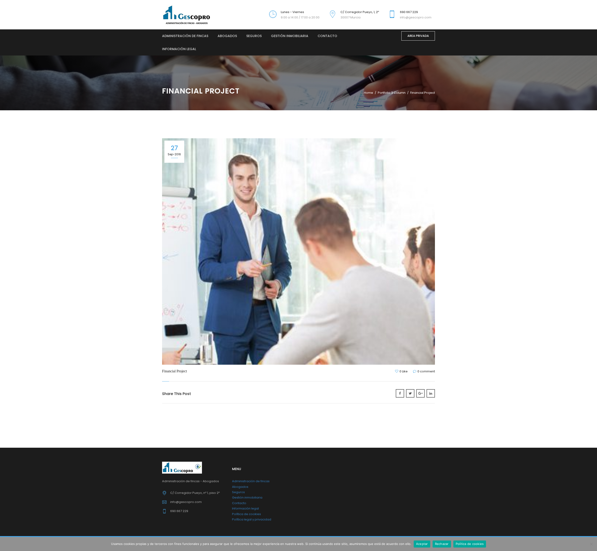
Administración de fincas (185, 36)
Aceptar (422, 544)
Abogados (227, 36)
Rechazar (442, 544)
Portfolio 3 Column (392, 92)
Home (368, 92)
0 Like (403, 371)
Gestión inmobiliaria (289, 36)
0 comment (426, 371)
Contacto (327, 36)
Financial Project (174, 371)
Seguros (254, 36)
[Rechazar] (591, 544)
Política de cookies (246, 514)
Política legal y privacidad (251, 519)
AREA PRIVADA (418, 36)
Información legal (179, 49)
